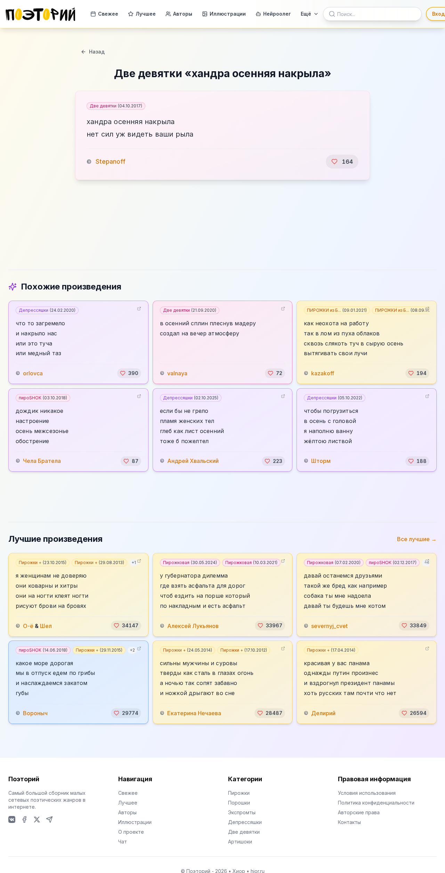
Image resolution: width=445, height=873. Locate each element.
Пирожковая (190, 562)
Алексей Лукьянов (193, 625)
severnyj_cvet (329, 625)
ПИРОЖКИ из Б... (337, 310)
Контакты (349, 822)
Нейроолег (277, 14)
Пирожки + (42, 562)
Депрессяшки (47, 310)
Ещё (306, 14)
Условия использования (367, 793)
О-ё (28, 625)
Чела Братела (42, 461)
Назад (97, 52)
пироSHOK (43, 397)
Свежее (108, 14)
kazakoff (322, 373)
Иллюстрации (228, 14)
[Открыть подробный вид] (139, 308)
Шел (46, 625)
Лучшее (146, 14)
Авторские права (359, 812)
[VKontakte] (11, 819)
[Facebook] (24, 819)
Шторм (321, 461)
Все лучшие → (417, 539)
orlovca (33, 373)
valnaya (177, 373)
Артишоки (240, 842)
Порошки (239, 803)
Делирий (323, 713)
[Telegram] (49, 819)
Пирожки (239, 793)
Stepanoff (111, 161)
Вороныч (35, 713)
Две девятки (116, 105)
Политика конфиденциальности (376, 803)
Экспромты (242, 812)
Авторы (182, 14)
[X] (36, 819)
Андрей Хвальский (193, 461)
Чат (122, 842)
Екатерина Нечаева (194, 713)
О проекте (131, 832)
